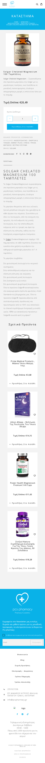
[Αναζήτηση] (37, 4)
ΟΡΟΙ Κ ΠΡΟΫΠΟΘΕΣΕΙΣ (22, 754)
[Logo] (12, 4)
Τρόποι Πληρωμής (22, 677)
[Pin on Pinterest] (27, 154)
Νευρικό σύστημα (20, 145)
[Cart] (41, 4)
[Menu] (4, 4)
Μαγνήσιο (7, 145)
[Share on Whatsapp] (30, 154)
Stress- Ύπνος (30, 143)
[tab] (7, 162)
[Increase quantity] (35, 119)
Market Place (17, 143)
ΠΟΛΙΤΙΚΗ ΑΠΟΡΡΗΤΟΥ (22, 751)
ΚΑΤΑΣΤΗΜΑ (24, 22)
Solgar (13, 148)
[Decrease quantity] (10, 119)
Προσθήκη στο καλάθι (22, 127)
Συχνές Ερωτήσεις (22, 666)
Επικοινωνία (22, 655)
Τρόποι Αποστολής (22, 682)
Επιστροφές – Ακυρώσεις (22, 671)
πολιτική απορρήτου (35, 635)
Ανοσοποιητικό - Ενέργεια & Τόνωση (21, 23)
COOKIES (22, 757)
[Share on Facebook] (17, 154)
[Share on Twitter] (20, 154)
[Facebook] (17, 714)
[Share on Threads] (24, 154)
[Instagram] (22, 714)
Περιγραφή (7, 161)
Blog (22, 660)
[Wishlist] (35, 354)
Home (16, 22)
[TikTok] (27, 714)
